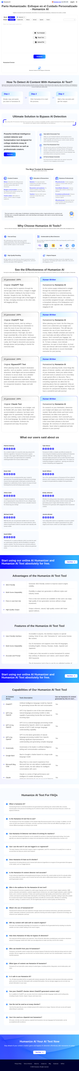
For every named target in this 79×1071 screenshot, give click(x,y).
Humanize (39, 56)
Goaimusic (55, 1063)
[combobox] (69, 20)
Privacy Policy (18, 1063)
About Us (36, 1063)
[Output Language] (74, 20)
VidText (62, 1063)
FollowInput (11, 19)
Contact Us (43, 1063)
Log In (72, 2)
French (48, 19)
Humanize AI (7, 2)
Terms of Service (28, 1063)
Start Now (70, 562)
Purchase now (57, 2)
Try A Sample (41, 33)
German (34, 19)
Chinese (28, 19)
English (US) (20, 19)
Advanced (21, 17)
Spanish (41, 19)
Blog (50, 1063)
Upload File (40, 42)
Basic (10, 17)
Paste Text (41, 37)
